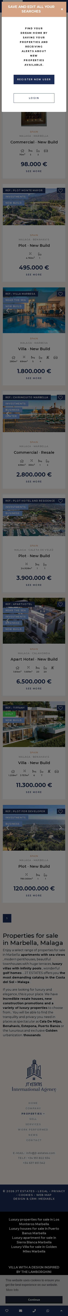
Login (34, 98)
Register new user (34, 79)
